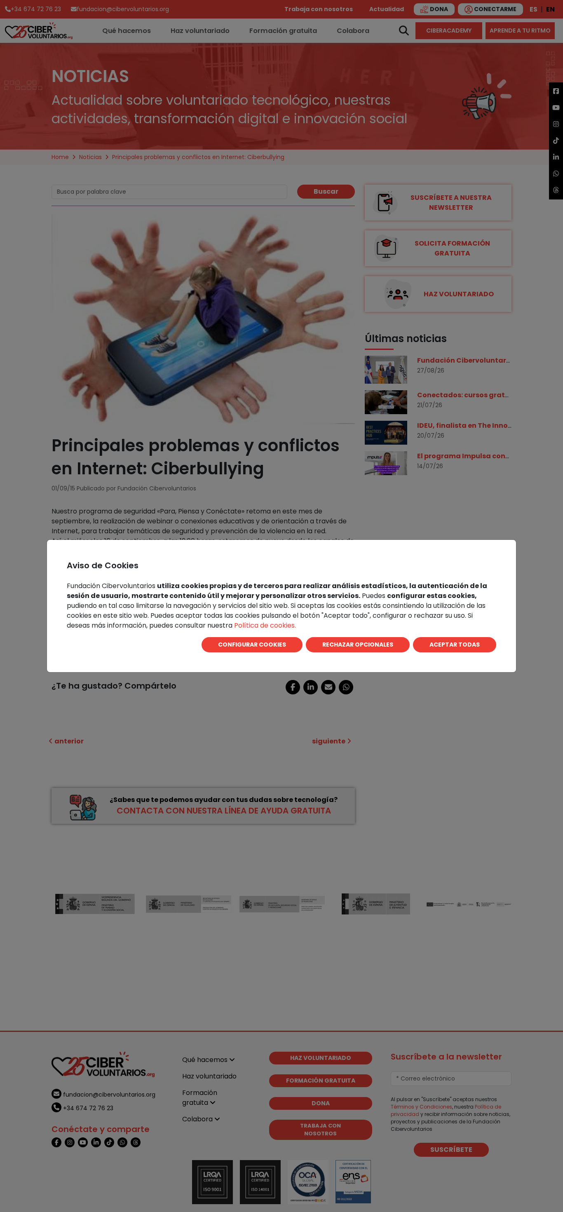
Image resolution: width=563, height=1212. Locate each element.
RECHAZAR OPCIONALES (357, 644)
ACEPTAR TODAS (454, 644)
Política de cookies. (265, 625)
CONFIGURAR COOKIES (252, 644)
